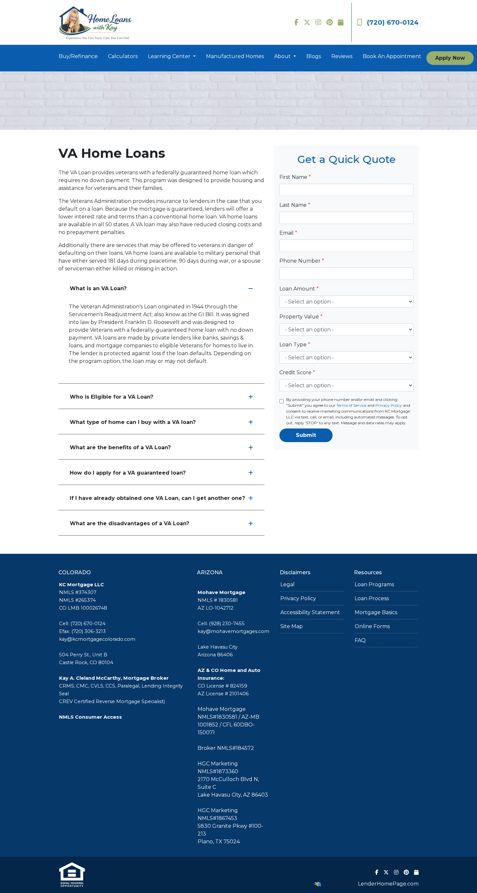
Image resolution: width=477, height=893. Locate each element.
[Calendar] (341, 22)
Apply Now (450, 58)
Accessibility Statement (310, 612)
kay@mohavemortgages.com (233, 631)
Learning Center (170, 56)
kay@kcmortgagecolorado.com (97, 639)
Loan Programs (374, 584)
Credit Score (297, 372)
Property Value (301, 317)
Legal (287, 584)
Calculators (123, 56)
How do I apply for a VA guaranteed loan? (128, 473)
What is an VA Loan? (98, 288)
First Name (295, 177)
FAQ (360, 640)
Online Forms (372, 626)
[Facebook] (296, 22)
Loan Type (294, 344)
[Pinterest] (329, 22)
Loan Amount (299, 289)
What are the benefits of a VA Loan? (120, 447)
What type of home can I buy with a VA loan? (133, 422)
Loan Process (372, 598)
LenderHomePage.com (388, 884)
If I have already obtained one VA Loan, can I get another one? (157, 498)
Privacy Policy (388, 405)
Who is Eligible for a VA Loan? (111, 397)
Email (288, 233)
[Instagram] (318, 22)
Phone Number (301, 261)
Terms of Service (351, 405)
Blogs (313, 56)
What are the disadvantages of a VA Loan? (129, 523)
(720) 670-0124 (393, 22)
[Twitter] (307, 22)
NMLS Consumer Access (90, 717)
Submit (306, 435)
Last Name (294, 205)
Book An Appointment (392, 56)
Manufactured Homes (235, 56)
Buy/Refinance (78, 56)
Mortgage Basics (376, 612)
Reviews (341, 56)
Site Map (291, 626)
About (283, 56)
